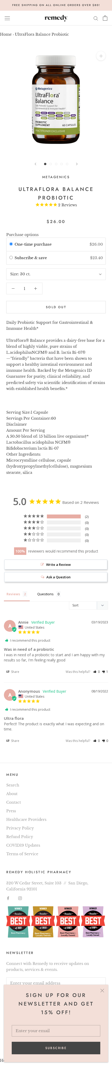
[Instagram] (20, 898)
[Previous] (35, 164)
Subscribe (56, 1048)
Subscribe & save (31, 258)
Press (11, 811)
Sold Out (56, 307)
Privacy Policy (20, 828)
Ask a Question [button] (58, 577)
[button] (96, 672)
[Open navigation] (7, 18)
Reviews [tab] (13, 594)
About (11, 793)
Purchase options (22, 234)
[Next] (77, 164)
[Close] (102, 991)
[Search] (96, 18)
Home (6, 34)
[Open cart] (105, 18)
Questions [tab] (45, 594)
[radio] (11, 244)
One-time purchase (33, 244)
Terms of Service (22, 854)
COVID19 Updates (23, 845)
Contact (13, 802)
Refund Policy (19, 836)
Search (12, 785)
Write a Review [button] (58, 564)
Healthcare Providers (26, 819)
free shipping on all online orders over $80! (56, 5)
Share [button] (14, 672)
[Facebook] (8, 898)
